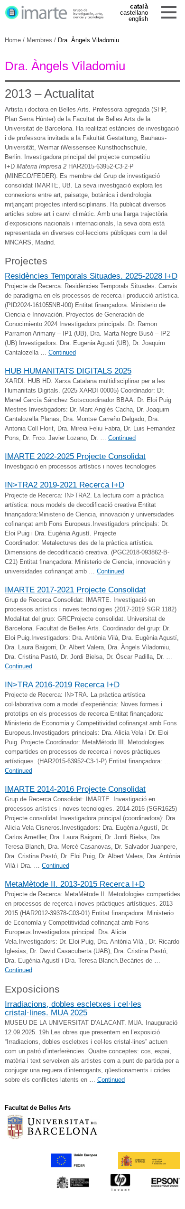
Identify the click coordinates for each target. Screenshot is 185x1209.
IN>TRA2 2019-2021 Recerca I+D (64, 484)
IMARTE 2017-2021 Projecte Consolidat (75, 589)
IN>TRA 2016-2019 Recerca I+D (62, 684)
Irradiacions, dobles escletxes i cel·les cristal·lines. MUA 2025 (73, 1008)
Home (13, 40)
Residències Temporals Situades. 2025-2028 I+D (91, 276)
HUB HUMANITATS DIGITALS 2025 (68, 370)
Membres (39, 40)
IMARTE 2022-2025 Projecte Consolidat (75, 456)
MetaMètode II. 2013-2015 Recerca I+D (75, 884)
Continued (62, 352)
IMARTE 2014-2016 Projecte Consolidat (75, 789)
